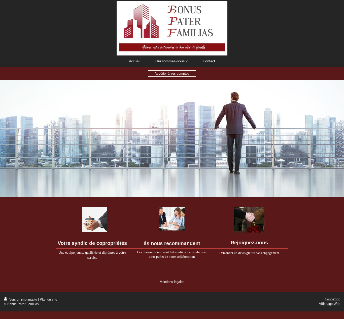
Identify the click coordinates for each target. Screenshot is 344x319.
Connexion (332, 299)
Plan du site (48, 299)
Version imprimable (23, 299)
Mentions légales (172, 282)
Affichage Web (329, 304)
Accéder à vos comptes (172, 73)
